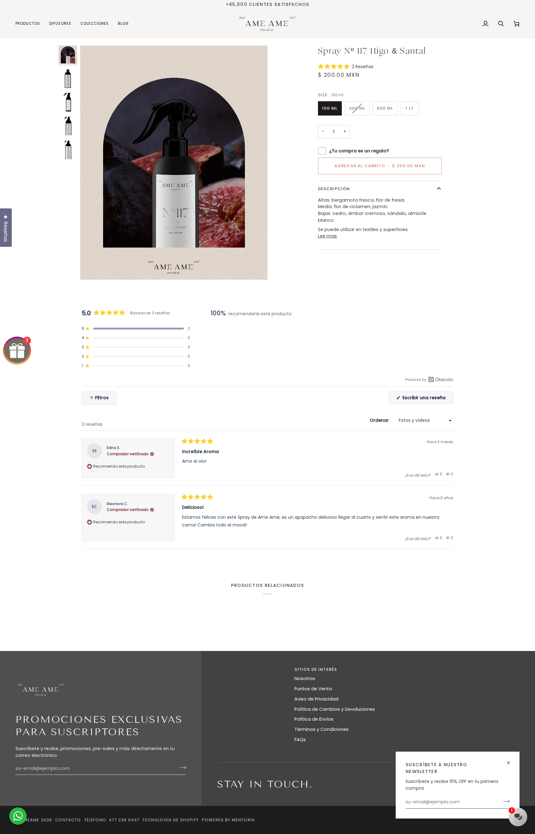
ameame (29, 820)
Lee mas (327, 236)
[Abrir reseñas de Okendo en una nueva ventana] (429, 379)
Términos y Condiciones (321, 729)
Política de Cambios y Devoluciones (334, 709)
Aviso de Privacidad (316, 699)
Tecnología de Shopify (170, 820)
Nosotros (304, 678)
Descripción (334, 189)
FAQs (300, 739)
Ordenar (380, 420)
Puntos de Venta (313, 689)
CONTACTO (68, 820)
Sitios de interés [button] (315, 669)
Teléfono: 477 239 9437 (112, 820)
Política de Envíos (313, 719)
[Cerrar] (511, 760)
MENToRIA (243, 820)
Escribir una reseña (427, 399)
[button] (30, 23)
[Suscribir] (504, 801)
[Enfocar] (91, 268)
